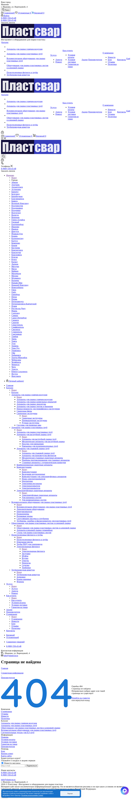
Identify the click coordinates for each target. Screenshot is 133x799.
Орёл (13, 292)
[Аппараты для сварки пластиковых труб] (28, 51)
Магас (14, 269)
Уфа (13, 353)
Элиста (14, 369)
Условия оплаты (8, 739)
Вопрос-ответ (7, 753)
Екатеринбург (17, 224)
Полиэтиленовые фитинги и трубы (32, 539)
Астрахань (16, 189)
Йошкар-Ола (17, 234)
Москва (14, 276)
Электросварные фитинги (33, 551)
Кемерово (15, 243)
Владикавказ (17, 208)
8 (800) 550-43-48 (8, 18)
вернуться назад (82, 700)
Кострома (15, 248)
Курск (14, 259)
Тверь (13, 339)
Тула (13, 343)
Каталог (15, 392)
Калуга (14, 241)
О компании (16, 619)
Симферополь (17, 327)
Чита (13, 367)
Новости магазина (12, 763)
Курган (14, 257)
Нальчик (15, 280)
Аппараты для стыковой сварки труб (38, 453)
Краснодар (16, 252)
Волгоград (16, 213)
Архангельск (17, 187)
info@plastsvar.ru (11, 655)
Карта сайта (6, 756)
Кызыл (14, 262)
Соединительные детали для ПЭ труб (17, 732)
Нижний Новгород (19, 285)
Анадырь (15, 185)
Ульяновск (16, 350)
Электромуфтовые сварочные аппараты (39, 495)
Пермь (14, 299)
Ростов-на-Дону (18, 308)
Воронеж (15, 217)
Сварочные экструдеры (32, 418)
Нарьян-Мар (16, 283)
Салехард (15, 313)
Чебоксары (16, 360)
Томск (14, 341)
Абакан (14, 182)
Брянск (14, 201)
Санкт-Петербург (19, 318)
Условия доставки (9, 742)
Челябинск (16, 362)
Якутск (14, 374)
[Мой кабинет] (2, 133)
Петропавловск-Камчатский (23, 304)
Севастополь (17, 325)
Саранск (15, 320)
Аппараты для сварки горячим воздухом (34, 399)
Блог (3, 751)
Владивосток (17, 206)
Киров (14, 245)
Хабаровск (16, 355)
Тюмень (14, 346)
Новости (5, 716)
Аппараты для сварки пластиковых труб (34, 432)
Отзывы (4, 714)
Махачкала (16, 273)
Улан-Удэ (15, 348)
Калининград (17, 238)
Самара (14, 315)
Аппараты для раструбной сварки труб (39, 439)
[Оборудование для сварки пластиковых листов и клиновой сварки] (28, 63)
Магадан (15, 266)
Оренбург (15, 294)
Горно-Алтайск (18, 220)
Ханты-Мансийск (19, 357)
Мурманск (16, 278)
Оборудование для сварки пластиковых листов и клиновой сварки (46, 528)
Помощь (4, 737)
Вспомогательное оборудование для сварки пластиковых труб (44, 507)
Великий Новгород (20, 203)
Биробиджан (17, 196)
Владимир (16, 210)
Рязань (14, 311)
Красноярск (16, 255)
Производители (8, 746)
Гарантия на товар (9, 744)
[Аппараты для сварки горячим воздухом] (28, 47)
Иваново (15, 227)
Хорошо (70, 793)
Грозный (15, 222)
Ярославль (16, 376)
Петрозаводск (17, 301)
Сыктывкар (16, 334)
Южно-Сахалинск (19, 371)
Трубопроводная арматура (28, 574)
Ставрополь (16, 332)
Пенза (14, 297)
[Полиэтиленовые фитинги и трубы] (28, 70)
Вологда (15, 215)
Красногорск (17, 250)
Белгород (15, 194)
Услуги (14, 589)
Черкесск (15, 364)
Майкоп (14, 271)
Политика (5, 718)
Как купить (16, 600)
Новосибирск (17, 287)
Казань (14, 236)
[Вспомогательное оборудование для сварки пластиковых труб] (28, 56)
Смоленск (15, 329)
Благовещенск (17, 199)
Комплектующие (29, 472)
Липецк (14, 264)
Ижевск (14, 229)
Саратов (15, 322)
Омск (13, 290)
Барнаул (14, 192)
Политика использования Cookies (32, 795)
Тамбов (14, 336)
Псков (14, 306)
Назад (14, 178)
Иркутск (15, 231)
